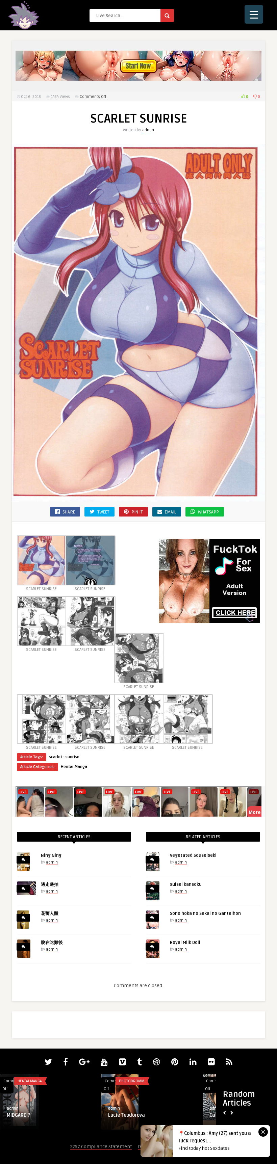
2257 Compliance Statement (101, 1146)
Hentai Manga (74, 766)
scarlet (55, 757)
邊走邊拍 (49, 884)
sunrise (72, 757)
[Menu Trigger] (254, 14)
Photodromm (131, 1081)
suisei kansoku (186, 884)
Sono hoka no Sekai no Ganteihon (205, 913)
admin (148, 130)
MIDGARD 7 (18, 1115)
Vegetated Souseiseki (193, 855)
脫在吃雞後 (52, 942)
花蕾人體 (49, 913)
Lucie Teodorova (126, 1115)
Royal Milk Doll (185, 942)
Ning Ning (51, 855)
